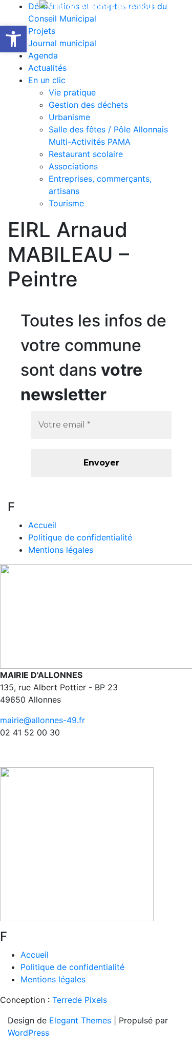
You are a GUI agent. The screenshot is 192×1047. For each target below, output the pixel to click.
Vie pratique (72, 92)
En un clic (47, 80)
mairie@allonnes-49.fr (42, 720)
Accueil (42, 525)
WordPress (28, 1032)
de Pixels (79, 1000)
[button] (13, 39)
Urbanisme (69, 117)
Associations (73, 166)
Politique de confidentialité (80, 537)
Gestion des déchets (88, 105)
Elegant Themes (80, 1020)
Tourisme (66, 203)
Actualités (47, 68)
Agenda (43, 55)
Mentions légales (60, 550)
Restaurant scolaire (86, 154)
